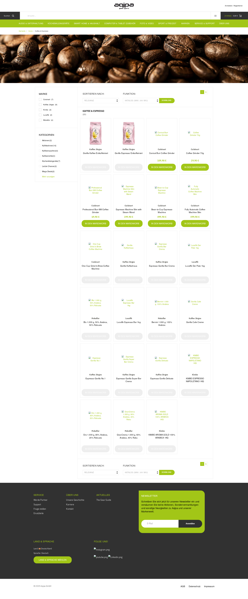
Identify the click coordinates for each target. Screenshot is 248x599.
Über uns (224, 23)
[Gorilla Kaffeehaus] (129, 246)
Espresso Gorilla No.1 (96, 378)
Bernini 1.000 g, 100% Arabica (162, 323)
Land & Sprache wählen (53, 559)
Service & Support (205, 23)
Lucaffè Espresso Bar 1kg (129, 322)
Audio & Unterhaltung (31, 23)
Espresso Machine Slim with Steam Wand (129, 211)
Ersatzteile (39, 513)
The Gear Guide (103, 500)
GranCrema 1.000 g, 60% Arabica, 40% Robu (129, 436)
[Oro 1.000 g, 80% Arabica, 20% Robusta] (96, 415)
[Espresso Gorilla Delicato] (162, 359)
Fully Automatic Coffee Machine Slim (195, 211)
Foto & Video (147, 23)
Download (166, 100)
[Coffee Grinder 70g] (195, 134)
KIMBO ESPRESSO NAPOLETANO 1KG (195, 380)
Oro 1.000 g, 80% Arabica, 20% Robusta (95, 436)
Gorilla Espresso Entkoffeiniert (128, 153)
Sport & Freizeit (167, 23)
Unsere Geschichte (75, 500)
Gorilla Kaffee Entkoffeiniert (95, 153)
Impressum (209, 586)
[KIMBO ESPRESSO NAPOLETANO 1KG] (195, 359)
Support (37, 504)
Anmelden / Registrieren (234, 6)
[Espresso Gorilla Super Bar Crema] (129, 359)
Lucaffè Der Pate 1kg (195, 265)
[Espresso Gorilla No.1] (96, 359)
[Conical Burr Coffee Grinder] (162, 134)
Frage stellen (40, 509)
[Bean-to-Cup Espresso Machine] (162, 190)
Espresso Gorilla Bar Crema (162, 265)
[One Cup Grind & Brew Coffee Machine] (96, 246)
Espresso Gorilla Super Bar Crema (128, 380)
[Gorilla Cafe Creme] (195, 303)
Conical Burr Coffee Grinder (162, 153)
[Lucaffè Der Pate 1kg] (195, 246)
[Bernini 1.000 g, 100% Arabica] (162, 303)
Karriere (70, 504)
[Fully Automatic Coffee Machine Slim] (195, 190)
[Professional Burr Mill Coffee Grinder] (96, 190)
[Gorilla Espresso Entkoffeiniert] (129, 134)
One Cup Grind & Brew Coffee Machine (95, 267)
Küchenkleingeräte (58, 23)
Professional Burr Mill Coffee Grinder (96, 211)
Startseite (22, 31)
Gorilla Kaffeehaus (128, 265)
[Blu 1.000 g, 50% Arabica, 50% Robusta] (96, 303)
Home (30, 31)
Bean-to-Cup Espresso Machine (161, 211)
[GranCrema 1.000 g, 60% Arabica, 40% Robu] (129, 415)
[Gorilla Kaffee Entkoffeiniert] (96, 134)
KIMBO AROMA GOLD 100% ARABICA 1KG (162, 436)
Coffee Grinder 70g (195, 153)
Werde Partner (41, 500)
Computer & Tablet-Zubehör (119, 23)
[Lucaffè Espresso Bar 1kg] (129, 303)
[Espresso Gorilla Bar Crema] (162, 246)
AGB (183, 586)
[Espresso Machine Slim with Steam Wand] (129, 190)
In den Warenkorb (95, 167)
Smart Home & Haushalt (87, 23)
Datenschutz (194, 586)
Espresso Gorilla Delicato (161, 378)
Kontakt (69, 509)
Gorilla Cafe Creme (195, 322)
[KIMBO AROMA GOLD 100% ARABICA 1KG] (162, 415)
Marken (185, 23)
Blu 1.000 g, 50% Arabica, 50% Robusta (95, 323)
